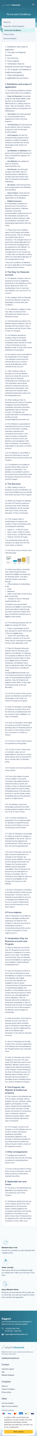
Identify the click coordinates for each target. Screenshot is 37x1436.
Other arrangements (15, 75)
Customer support (8, 1369)
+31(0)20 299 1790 (12, 1329)
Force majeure (13, 61)
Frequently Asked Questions (13, 26)
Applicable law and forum (17, 78)
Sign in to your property (10, 1406)
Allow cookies (19, 1432)
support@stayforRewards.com (16, 1334)
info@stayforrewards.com (10, 1358)
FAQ (3, 1372)
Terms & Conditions (8, 1389)
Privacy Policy (8, 34)
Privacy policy (6, 1392)
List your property (9, 38)
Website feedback (8, 1375)
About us (5, 1386)
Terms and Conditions (12, 30)
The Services (12, 58)
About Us (6, 22)
